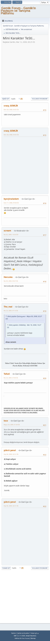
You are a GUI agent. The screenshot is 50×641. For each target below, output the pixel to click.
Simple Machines (31, 635)
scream (7, 230)
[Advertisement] (25, 68)
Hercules (8, 277)
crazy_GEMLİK (11, 105)
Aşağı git (5, 99)
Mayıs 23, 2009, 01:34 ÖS (12, 425)
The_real (8, 306)
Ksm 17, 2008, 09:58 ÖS (11, 203)
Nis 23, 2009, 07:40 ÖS (11, 378)
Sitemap (33, 638)
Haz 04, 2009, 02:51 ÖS (11, 454)
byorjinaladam (11, 198)
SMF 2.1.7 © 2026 (19, 635)
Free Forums (25, 638)
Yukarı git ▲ (35, 633)
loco (6, 420)
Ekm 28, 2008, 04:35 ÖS (11, 110)
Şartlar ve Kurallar (23, 633)
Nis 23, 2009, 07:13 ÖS (11, 311)
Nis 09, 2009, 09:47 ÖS (11, 281)
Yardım (13, 633)
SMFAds (17, 638)
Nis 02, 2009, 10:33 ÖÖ (11, 235)
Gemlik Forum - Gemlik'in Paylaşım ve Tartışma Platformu (18, 10)
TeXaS (7, 373)
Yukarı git (6, 568)
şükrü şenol (10, 450)
